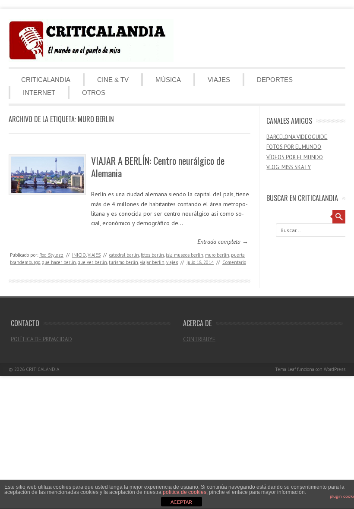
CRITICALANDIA (45, 79)
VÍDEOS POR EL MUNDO (294, 157)
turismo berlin (123, 262)
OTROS (93, 92)
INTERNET (39, 92)
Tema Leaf (285, 369)
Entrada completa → (222, 241)
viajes (172, 262)
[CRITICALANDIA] (91, 59)
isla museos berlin (184, 255)
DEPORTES (275, 79)
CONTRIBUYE (199, 339)
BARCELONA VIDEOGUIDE (296, 137)
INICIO (79, 255)
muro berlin (217, 255)
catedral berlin (124, 255)
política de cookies (184, 492)
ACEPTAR (181, 502)
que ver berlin (92, 262)
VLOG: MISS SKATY (288, 167)
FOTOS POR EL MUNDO (293, 147)
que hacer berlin (59, 262)
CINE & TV (113, 79)
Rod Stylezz (51, 255)
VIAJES (219, 79)
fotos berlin (152, 255)
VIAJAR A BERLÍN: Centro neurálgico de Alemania (157, 167)
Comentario (234, 262)
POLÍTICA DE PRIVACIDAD (41, 339)
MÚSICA (168, 79)
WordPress (334, 369)
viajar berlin (152, 262)
